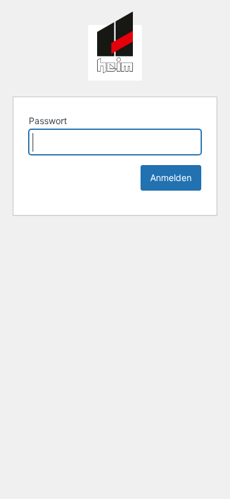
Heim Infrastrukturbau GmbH (115, 46)
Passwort (48, 120)
